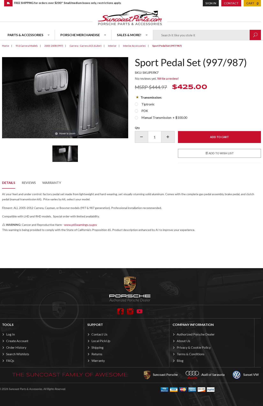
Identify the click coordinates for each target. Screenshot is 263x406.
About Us (183, 341)
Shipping (97, 347)
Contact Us (99, 334)
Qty (137, 127)
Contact (231, 3)
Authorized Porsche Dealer (196, 334)
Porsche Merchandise (80, 35)
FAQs (10, 360)
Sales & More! (129, 35)
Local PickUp (100, 341)
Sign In (210, 3)
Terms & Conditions (190, 354)
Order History (16, 347)
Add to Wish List (221, 153)
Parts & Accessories (25, 35)
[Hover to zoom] (65, 97)
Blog (180, 360)
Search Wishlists (17, 354)
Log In (10, 334)
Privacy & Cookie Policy (194, 347)
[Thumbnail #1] (65, 153)
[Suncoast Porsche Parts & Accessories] (129, 17)
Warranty (51, 183)
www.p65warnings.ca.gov (80, 224)
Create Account (17, 341)
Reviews (29, 183)
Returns (96, 354)
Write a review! (168, 78)
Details (8, 183)
